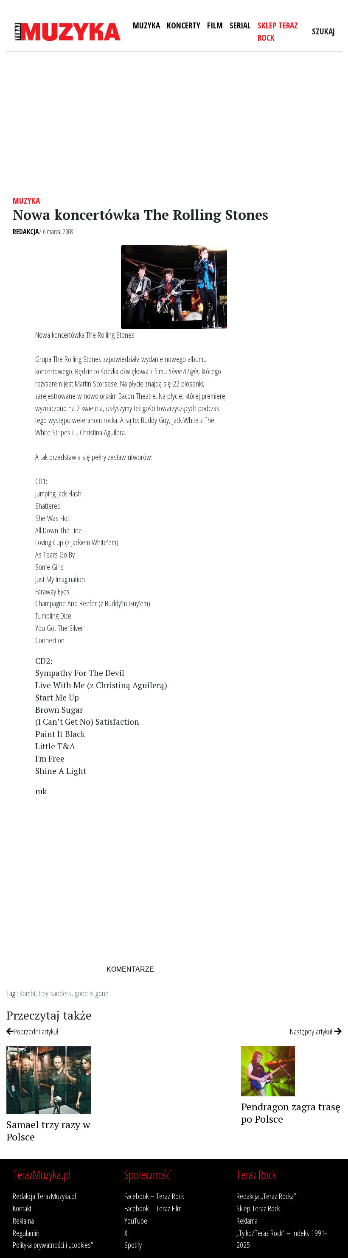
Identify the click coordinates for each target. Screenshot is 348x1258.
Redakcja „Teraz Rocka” (266, 1196)
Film (215, 25)
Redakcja (26, 231)
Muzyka (146, 25)
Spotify (133, 1244)
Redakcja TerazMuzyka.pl (44, 1196)
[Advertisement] (174, 123)
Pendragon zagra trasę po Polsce (290, 1113)
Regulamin (26, 1232)
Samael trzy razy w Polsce (48, 1130)
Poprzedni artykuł (36, 1031)
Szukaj (323, 31)
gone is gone (92, 993)
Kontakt (22, 1208)
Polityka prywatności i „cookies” (53, 1244)
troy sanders (55, 993)
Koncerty (183, 25)
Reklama (23, 1220)
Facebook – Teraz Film (153, 1208)
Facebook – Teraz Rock (154, 1196)
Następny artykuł (312, 1031)
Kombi (27, 993)
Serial (240, 25)
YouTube (135, 1220)
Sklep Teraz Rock (278, 31)
